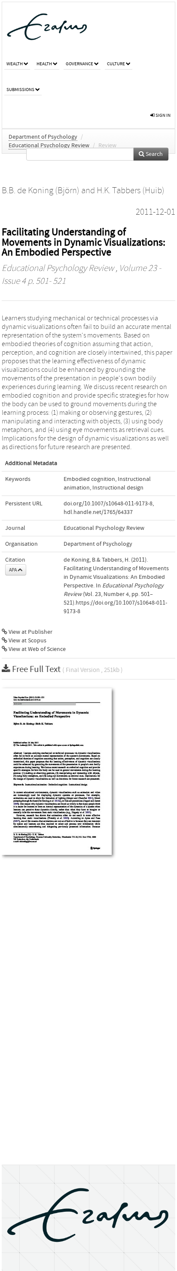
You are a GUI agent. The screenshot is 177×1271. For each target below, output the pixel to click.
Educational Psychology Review (49, 145)
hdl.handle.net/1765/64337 (98, 512)
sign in (163, 115)
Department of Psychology (43, 137)
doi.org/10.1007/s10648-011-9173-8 (108, 503)
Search (153, 154)
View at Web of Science (36, 649)
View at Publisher (29, 632)
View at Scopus (26, 640)
